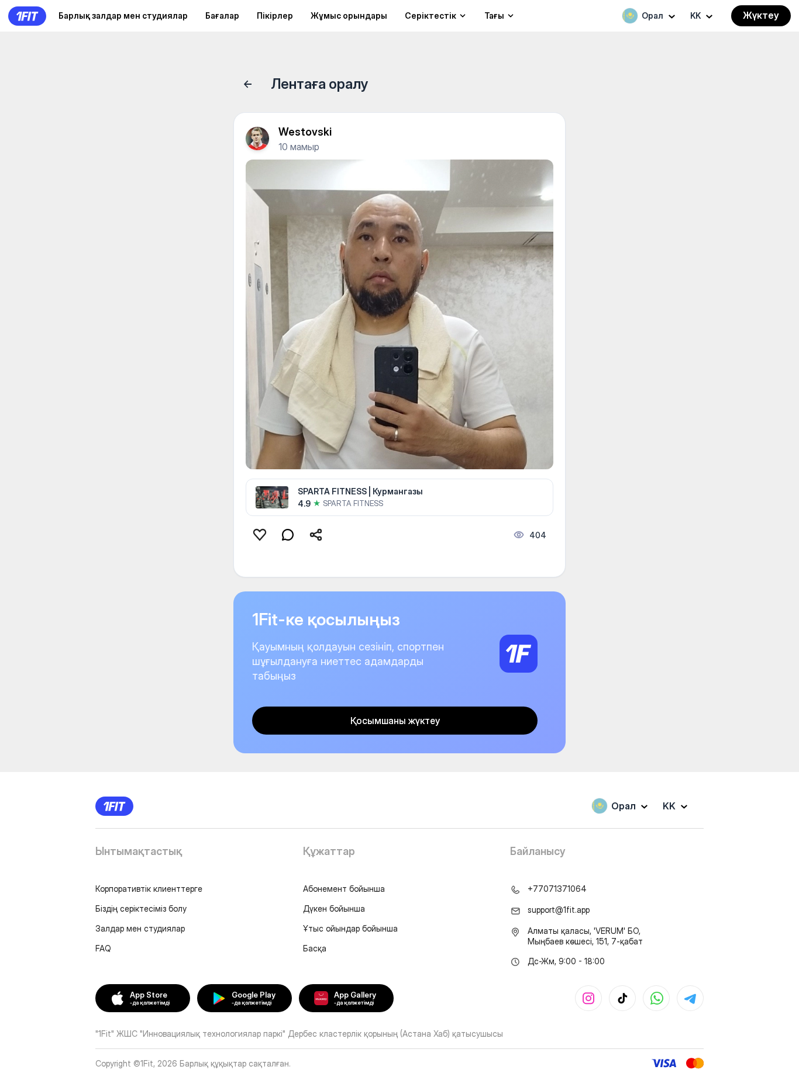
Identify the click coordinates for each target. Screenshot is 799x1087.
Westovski (305, 132)
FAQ (103, 948)
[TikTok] (622, 998)
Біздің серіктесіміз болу (141, 908)
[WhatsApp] (656, 998)
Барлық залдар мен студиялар (123, 15)
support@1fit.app (559, 910)
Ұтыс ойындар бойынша (350, 928)
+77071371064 (557, 889)
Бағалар (222, 15)
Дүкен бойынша (334, 908)
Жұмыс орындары (349, 15)
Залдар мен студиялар (140, 928)
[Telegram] (690, 998)
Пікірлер (275, 15)
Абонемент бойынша (344, 889)
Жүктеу (761, 15)
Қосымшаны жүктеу (395, 720)
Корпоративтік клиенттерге (148, 889)
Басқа (314, 948)
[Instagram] (588, 998)
